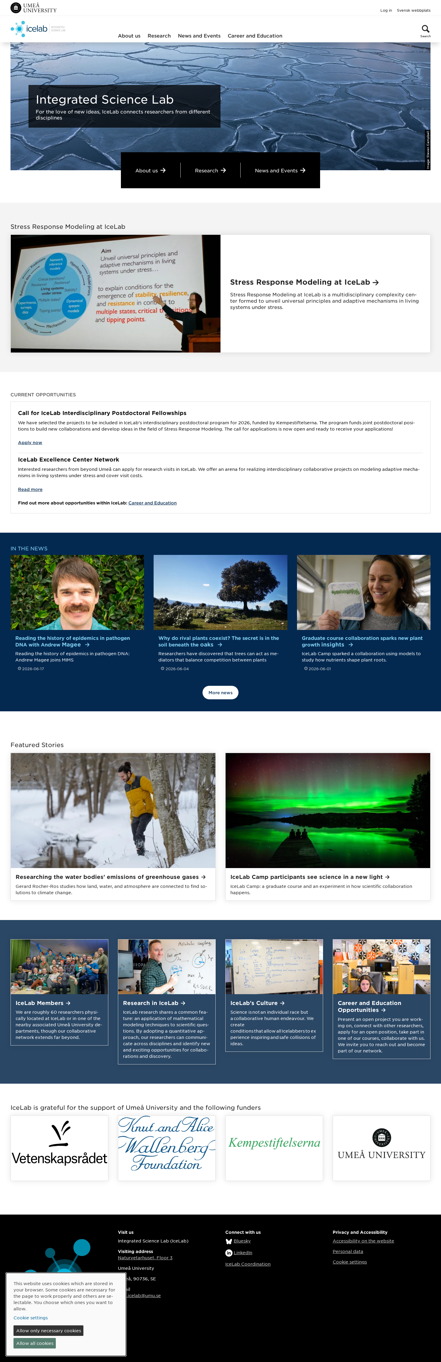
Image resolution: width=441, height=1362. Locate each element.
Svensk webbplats (413, 10)
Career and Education (255, 35)
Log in (386, 10)
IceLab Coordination (248, 1264)
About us (129, 35)
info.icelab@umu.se (139, 1295)
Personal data (348, 1251)
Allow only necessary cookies (48, 1330)
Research (159, 35)
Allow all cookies (34, 1343)
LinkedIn (243, 1252)
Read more (30, 489)
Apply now (30, 442)
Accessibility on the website (363, 1240)
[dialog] (66, 1314)
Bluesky (242, 1240)
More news (220, 692)
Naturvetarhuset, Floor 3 (145, 1257)
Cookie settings (350, 1261)
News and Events (199, 35)
